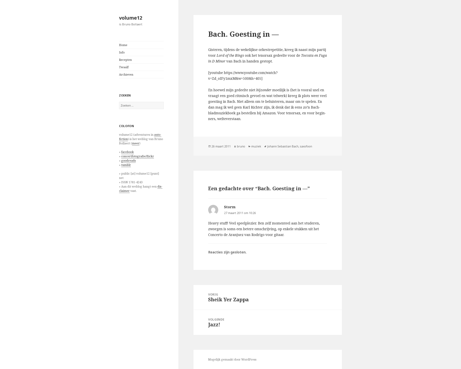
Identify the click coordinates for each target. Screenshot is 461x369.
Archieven (126, 74)
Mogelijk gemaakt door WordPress (232, 359)
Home (123, 45)
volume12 (130, 17)
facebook (127, 152)
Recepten (125, 60)
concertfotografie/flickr (137, 156)
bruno (241, 146)
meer (135, 143)
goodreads (128, 161)
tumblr (126, 165)
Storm (230, 207)
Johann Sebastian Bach (282, 146)
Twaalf (124, 67)
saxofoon (306, 146)
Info (122, 52)
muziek (256, 146)
